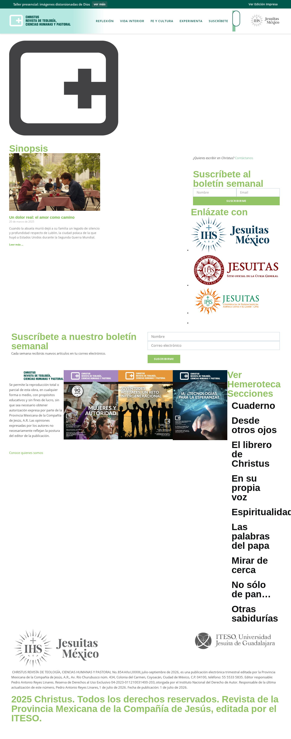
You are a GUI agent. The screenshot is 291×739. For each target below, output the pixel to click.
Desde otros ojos (254, 425)
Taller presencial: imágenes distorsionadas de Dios (51, 4)
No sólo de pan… (251, 589)
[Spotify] (159, 633)
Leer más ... (16, 244)
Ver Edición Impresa (263, 4)
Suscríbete (218, 21)
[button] (233, 28)
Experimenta (191, 21)
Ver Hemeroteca (254, 379)
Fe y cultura (162, 21)
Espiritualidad (257, 512)
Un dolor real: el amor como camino (42, 217)
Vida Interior (132, 21)
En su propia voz (246, 487)
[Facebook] (106, 633)
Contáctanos (244, 158)
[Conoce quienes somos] (14, 443)
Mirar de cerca (250, 565)
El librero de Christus (252, 454)
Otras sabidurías (255, 613)
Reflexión (105, 21)
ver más (99, 4)
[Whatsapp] (142, 633)
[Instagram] (124, 633)
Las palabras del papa (251, 536)
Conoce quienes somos (26, 453)
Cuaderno (253, 405)
